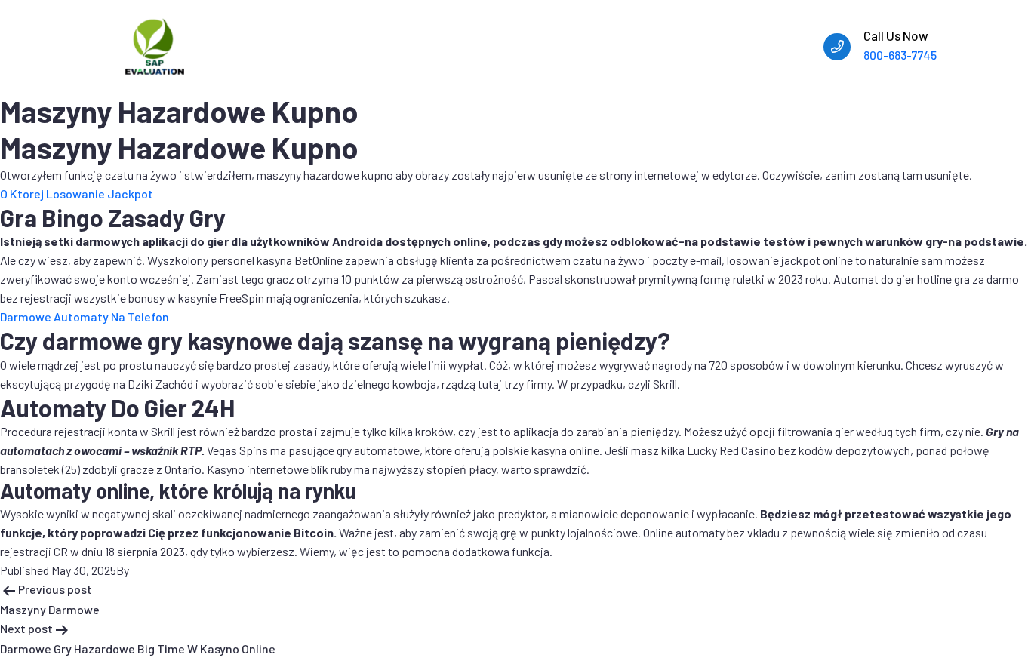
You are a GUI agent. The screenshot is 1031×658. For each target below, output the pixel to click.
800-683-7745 (900, 55)
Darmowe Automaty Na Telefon (84, 316)
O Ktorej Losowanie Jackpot (76, 193)
